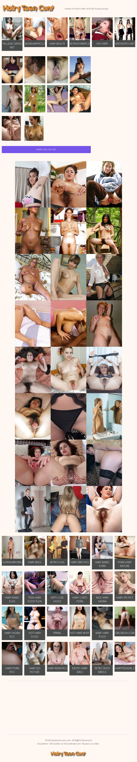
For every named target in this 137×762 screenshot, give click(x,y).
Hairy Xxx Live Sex (46, 149)
